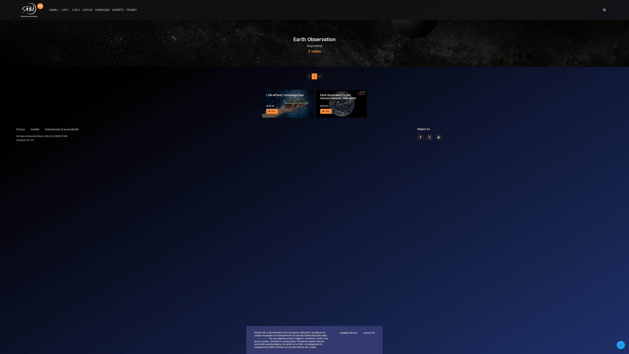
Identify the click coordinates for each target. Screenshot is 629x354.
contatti (118, 9)
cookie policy (261, 338)
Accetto (369, 333)
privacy (131, 9)
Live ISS (87, 9)
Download (102, 9)
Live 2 (76, 9)
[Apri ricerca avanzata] (604, 9)
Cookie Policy (349, 333)
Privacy (20, 129)
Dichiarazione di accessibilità (61, 129)
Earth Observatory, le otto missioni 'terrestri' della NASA (338, 97)
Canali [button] (53, 9)
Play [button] (273, 111)
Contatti (34, 129)
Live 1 (65, 9)
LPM (32, 140)
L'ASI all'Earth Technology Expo (285, 95)
